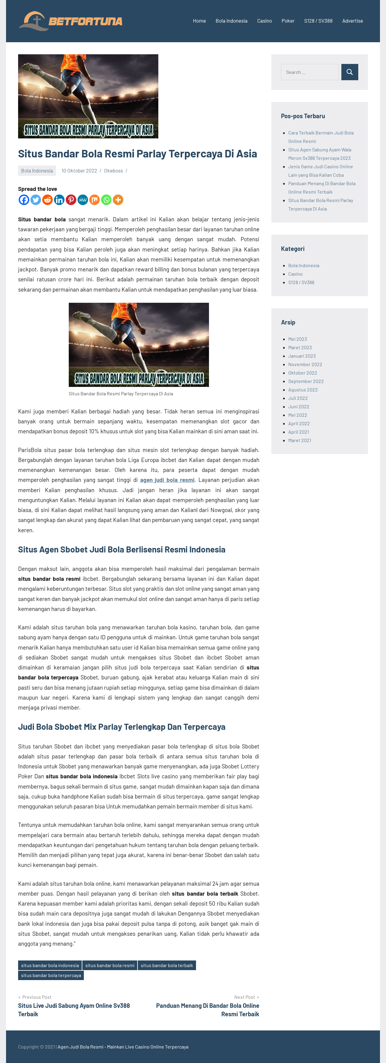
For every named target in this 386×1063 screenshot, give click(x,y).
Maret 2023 (300, 347)
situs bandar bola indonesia (50, 965)
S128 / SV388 (318, 20)
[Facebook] (24, 200)
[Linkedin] (59, 200)
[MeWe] (83, 200)
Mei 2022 (297, 415)
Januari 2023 (302, 356)
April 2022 (299, 423)
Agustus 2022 (303, 389)
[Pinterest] (71, 200)
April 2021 (298, 432)
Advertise (352, 20)
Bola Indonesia (232, 20)
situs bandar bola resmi (109, 965)
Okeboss (113, 170)
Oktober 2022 (302, 372)
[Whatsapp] (106, 200)
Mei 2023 (297, 339)
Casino (264, 20)
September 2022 (306, 381)
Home (199, 20)
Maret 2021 (299, 440)
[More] (118, 200)
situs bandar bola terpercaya (51, 975)
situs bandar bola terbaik (167, 965)
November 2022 (305, 364)
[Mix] (94, 200)
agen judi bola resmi (167, 479)
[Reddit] (47, 200)
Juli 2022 (298, 398)
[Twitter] (35, 200)
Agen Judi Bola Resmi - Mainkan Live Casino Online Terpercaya (123, 1046)
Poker (288, 20)
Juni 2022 (298, 406)
